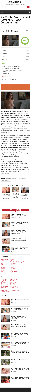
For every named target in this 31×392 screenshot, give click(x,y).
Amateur (3, 260)
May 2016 (12, 283)
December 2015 (14, 290)
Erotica (2, 270)
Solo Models (13, 268)
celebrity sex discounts (11, 178)
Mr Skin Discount (21, 178)
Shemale (12, 267)
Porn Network (13, 263)
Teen (11, 270)
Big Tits (3, 267)
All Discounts (10, 25)
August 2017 (4, 279)
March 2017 (4, 283)
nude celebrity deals (6, 180)
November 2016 (5, 289)
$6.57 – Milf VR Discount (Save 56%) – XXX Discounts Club (19, 239)
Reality (12, 266)
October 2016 (4, 290)
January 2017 (4, 286)
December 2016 (5, 287)
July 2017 (3, 281)
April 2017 (3, 282)
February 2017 (4, 285)
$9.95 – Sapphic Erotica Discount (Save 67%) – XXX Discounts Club (6, 196)
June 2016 (13, 282)
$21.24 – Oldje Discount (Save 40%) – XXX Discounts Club (19, 360)
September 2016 (5, 291)
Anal (2, 262)
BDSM (2, 266)
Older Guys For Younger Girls (18, 262)
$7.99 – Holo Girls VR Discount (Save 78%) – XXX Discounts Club (19, 248)
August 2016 (13, 279)
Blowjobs (3, 268)
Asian (2, 263)
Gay (2, 271)
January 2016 (13, 289)
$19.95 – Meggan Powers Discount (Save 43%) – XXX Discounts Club (24, 196)
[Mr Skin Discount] (10, 40)
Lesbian (12, 259)
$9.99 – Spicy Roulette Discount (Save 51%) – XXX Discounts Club (20, 377)
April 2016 (12, 285)
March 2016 (13, 286)
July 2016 (12, 281)
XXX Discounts (16, 2)
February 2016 (14, 287)
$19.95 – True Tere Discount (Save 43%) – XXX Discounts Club (20, 343)
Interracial (3, 272)
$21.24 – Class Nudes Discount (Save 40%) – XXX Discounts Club (20, 351)
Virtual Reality (13, 272)
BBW (2, 264)
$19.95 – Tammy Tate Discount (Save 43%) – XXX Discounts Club (15, 195)
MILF (11, 260)
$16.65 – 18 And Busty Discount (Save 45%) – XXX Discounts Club (20, 369)
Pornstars (12, 264)
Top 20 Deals (15, 25)
